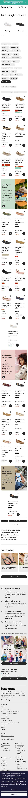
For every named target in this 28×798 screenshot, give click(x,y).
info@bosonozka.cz (8, 736)
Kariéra (3, 727)
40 (5, 115)
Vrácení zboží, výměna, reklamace (10, 711)
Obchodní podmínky (6, 720)
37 (15, 116)
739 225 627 (6, 739)
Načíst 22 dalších (17, 520)
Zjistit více (7, 597)
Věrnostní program (6, 709)
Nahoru (5, 520)
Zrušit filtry (14, 78)
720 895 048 (20, 745)
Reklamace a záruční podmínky (9, 713)
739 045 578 (6, 745)
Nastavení (14, 790)
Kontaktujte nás (8, 618)
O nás (2, 706)
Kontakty (3, 725)
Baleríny (7, 86)
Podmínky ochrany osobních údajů (10, 722)
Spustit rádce (8, 608)
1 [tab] (3, 573)
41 (3, 86)
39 (3, 115)
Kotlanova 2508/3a (6, 747)
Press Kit (3, 729)
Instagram (15, 663)
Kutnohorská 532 (21, 761)
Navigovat (15, 678)
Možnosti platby (5, 716)
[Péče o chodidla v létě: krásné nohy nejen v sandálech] (9, 559)
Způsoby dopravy (5, 718)
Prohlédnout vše (14, 576)
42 (8, 115)
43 (21, 230)
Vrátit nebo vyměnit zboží (11, 628)
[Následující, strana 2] (17, 524)
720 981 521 (20, 759)
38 (2, 115)
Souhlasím (14, 794)
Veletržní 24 (20, 746)
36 (2, 258)
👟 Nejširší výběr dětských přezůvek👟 (17, 3)
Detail (10, 119)
